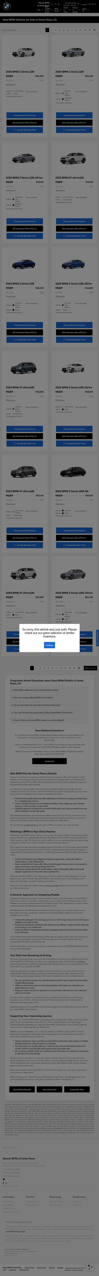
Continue (49, 645)
